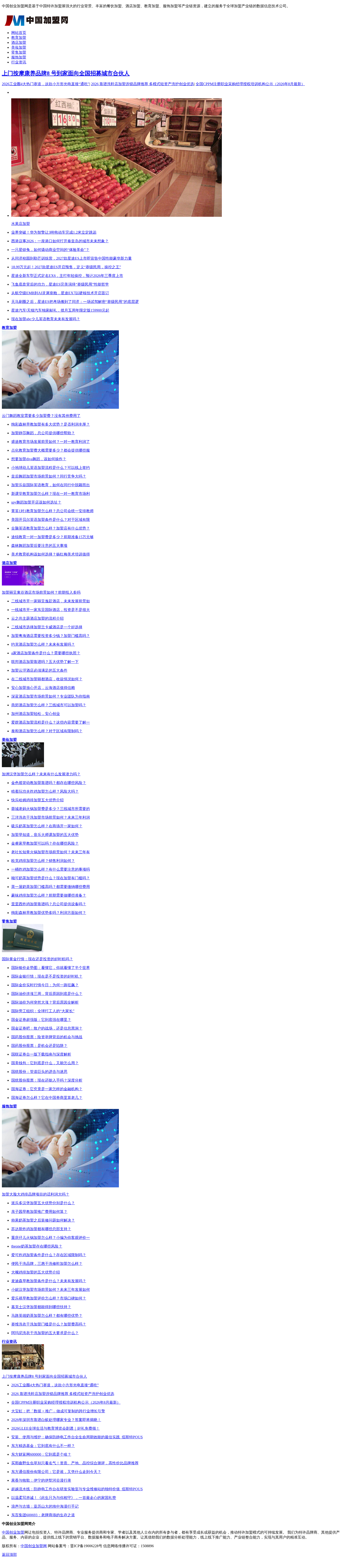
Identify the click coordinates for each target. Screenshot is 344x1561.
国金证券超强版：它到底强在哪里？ (41, 1020)
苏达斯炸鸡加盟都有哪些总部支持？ (41, 1229)
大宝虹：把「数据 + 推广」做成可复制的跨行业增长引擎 (58, 1411)
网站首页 (18, 33)
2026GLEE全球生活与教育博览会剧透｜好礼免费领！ (55, 1428)
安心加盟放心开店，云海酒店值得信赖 (43, 688)
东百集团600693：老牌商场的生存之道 (43, 1515)
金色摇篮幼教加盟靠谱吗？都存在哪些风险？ (48, 783)
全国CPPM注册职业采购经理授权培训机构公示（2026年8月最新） (250, 84)
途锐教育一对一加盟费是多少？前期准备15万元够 (52, 537)
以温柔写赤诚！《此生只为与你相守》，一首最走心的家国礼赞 (63, 1498)
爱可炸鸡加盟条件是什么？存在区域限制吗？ (48, 1255)
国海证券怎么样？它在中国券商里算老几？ (46, 1098)
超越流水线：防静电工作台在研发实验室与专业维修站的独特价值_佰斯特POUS (77, 1489)
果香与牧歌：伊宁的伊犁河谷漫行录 (41, 1480)
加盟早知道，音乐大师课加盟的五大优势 (45, 835)
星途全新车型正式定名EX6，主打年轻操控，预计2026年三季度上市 (67, 276)
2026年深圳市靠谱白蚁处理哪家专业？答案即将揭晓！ (56, 1420)
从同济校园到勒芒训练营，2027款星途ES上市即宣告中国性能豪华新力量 (71, 258)
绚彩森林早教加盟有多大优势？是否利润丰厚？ (50, 424)
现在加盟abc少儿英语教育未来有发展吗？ (45, 319)
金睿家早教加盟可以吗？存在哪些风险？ (45, 843)
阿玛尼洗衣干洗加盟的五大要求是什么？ (45, 1333)
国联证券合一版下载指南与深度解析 (41, 1054)
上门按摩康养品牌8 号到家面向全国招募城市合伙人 (66, 73)
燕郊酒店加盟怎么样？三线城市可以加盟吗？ (48, 705)
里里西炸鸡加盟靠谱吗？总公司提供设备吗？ (48, 904)
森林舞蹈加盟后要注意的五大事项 (39, 546)
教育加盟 (18, 38)
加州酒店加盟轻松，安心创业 (35, 714)
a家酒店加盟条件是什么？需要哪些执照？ (45, 653)
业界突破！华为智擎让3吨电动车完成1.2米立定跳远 (53, 232)
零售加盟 (18, 52)
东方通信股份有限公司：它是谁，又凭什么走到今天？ (56, 1472)
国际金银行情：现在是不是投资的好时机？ (46, 976)
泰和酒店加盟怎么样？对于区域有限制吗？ (46, 731)
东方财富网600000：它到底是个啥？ (41, 1454)
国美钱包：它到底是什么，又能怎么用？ (45, 1063)
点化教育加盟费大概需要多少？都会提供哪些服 (50, 450)
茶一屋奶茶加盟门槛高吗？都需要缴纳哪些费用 (50, 887)
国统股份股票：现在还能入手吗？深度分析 (46, 1080)
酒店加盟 (18, 42)
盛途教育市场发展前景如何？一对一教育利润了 (50, 442)
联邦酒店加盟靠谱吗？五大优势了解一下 (45, 662)
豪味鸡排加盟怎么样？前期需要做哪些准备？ (48, 895)
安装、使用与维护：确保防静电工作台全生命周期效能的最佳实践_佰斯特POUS (77, 1437)
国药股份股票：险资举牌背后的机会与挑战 (46, 1037)
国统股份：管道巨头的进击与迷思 (39, 1072)
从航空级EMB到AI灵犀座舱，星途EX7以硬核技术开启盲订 (60, 293)
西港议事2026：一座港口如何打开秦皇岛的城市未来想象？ (60, 241)
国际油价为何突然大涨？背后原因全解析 (45, 1002)
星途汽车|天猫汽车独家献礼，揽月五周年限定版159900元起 (60, 310)
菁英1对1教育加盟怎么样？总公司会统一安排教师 (52, 511)
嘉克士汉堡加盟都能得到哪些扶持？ (41, 1307)
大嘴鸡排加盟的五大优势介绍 (35, 1272)
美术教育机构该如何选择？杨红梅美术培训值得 (50, 554)
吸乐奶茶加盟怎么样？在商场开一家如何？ (46, 826)
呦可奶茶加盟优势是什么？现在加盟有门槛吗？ (50, 878)
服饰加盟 (18, 57)
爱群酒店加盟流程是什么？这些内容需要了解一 (50, 722)
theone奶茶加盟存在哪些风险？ (36, 1246)
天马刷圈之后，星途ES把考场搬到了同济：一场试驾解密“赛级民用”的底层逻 (75, 302)
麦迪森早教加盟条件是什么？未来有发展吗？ (48, 1281)
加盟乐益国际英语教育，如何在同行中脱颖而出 (50, 485)
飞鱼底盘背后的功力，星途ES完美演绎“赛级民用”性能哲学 (60, 284)
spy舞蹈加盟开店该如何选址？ (36, 502)
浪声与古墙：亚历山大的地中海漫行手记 (45, 1506)
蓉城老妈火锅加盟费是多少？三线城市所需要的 (50, 809)
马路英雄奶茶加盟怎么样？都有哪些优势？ (46, 1316)
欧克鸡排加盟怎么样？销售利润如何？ (43, 861)
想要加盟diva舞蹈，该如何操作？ (38, 459)
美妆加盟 (18, 47)
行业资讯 (18, 62)
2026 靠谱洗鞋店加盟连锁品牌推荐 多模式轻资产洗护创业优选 (142, 84)
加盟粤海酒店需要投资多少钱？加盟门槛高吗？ (50, 636)
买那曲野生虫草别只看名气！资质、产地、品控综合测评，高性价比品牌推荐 (75, 1463)
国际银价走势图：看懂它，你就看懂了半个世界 (50, 968)
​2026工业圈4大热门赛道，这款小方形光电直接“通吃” (45, 84)
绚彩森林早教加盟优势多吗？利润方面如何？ (48, 913)
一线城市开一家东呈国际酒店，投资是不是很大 (50, 610)
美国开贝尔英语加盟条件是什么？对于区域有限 (50, 520)
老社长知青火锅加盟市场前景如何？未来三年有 (50, 852)
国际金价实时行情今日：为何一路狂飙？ (45, 985)
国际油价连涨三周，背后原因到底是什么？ (46, 994)
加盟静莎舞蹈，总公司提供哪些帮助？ (43, 433)
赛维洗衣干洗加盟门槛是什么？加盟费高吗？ (48, 1324)
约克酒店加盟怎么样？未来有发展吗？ (43, 644)
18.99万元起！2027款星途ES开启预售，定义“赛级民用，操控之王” (66, 267)
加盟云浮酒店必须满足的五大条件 (39, 670)
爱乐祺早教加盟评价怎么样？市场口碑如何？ (48, 1298)
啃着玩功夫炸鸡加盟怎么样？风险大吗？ (45, 791)
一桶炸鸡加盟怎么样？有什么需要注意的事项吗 (50, 869)
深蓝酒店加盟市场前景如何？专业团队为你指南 (50, 696)
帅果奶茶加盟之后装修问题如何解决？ (43, 1220)
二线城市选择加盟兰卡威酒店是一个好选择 (46, 627)
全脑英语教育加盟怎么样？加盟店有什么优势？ (50, 528)
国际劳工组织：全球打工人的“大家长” (42, 1011)
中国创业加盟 (13, 1532)
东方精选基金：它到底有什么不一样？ (43, 1446)
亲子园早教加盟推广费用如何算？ (39, 1212)
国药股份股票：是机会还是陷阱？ (39, 1046)
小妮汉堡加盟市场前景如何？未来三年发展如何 (50, 1290)
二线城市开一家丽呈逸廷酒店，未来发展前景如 (50, 601)
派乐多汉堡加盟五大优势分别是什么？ (43, 1203)
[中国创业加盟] (37, 24)
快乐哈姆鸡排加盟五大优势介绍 (37, 800)
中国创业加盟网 (34, 1546)
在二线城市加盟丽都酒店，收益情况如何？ (46, 679)
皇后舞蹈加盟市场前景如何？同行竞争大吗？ (48, 476)
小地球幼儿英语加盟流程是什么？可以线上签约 (50, 468)
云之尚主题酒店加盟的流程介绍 (37, 618)
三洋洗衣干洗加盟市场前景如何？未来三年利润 (50, 817)
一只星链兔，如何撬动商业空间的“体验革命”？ (50, 250)
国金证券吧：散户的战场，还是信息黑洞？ (46, 1028)
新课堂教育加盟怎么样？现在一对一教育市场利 (50, 494)
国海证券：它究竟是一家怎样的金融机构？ (46, 1089)
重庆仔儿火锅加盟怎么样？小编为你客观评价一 (50, 1238)
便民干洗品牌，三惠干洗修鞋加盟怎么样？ (46, 1264)
